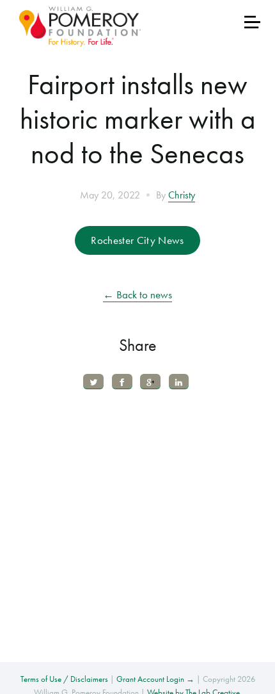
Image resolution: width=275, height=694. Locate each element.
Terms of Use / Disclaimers (64, 679)
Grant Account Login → (155, 679)
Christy (181, 195)
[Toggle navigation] (252, 22)
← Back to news (137, 294)
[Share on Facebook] (122, 381)
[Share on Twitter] (93, 381)
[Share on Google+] (150, 381)
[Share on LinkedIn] (179, 381)
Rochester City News (137, 240)
